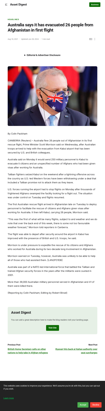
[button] (6, 5)
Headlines (13, 19)
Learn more (8, 398)
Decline (95, 405)
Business (95, 5)
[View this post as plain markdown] (90, 39)
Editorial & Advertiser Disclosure (43, 55)
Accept (83, 405)
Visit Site (53, 328)
